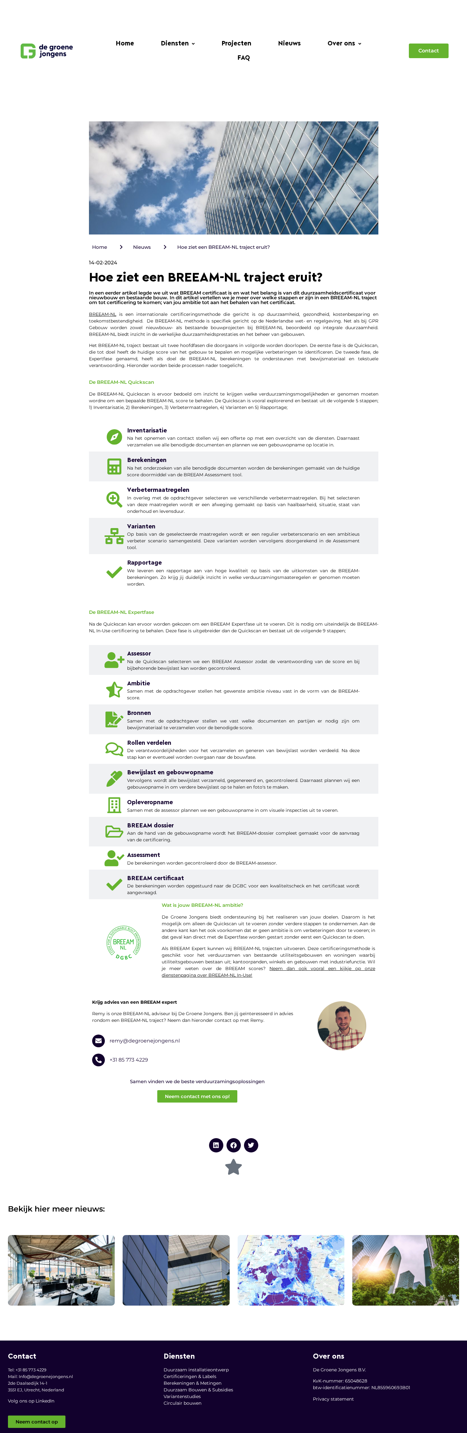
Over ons (341, 44)
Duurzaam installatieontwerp (196, 1370)
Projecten (236, 44)
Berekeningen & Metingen (192, 1383)
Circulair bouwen (182, 1403)
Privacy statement (333, 1399)
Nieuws (289, 44)
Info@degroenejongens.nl (46, 1376)
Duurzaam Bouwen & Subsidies (198, 1390)
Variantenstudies (182, 1396)
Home (125, 44)
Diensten (175, 44)
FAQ (243, 58)
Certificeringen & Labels (190, 1376)
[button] (177, 44)
